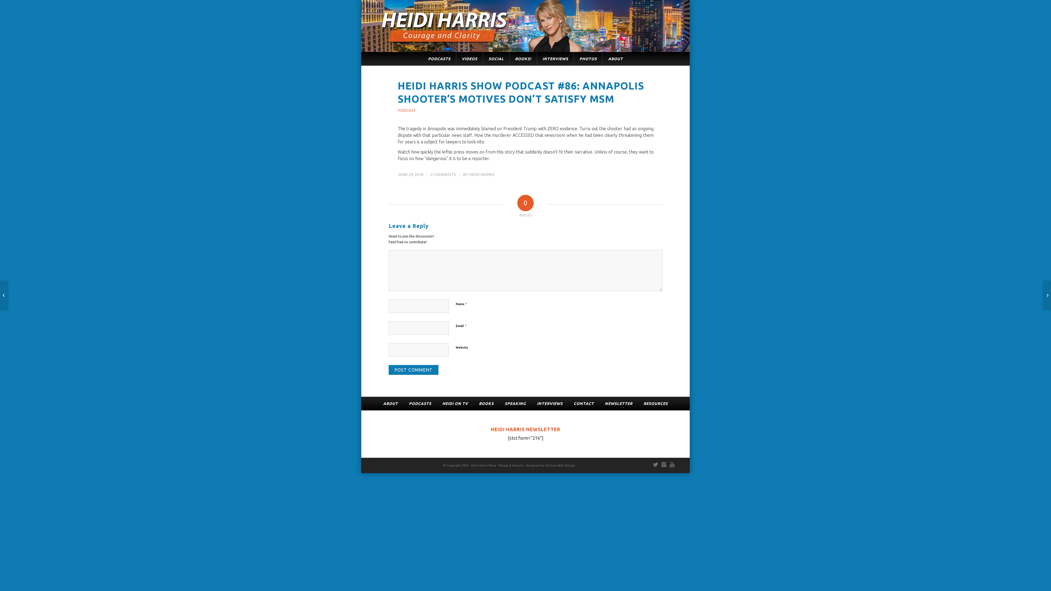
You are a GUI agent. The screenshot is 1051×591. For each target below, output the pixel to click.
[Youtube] (672, 464)
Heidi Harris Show (483, 465)
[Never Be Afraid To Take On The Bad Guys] (1047, 295)
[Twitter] (655, 464)
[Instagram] (664, 464)
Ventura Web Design (560, 465)
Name (461, 304)
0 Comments (443, 174)
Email (461, 326)
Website (462, 347)
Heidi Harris (482, 174)
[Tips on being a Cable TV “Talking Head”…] (4, 295)
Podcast (406, 110)
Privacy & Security (511, 465)
